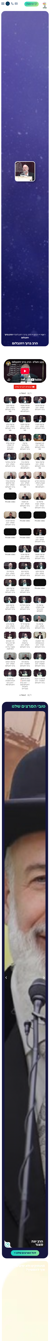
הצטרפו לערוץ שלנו (24, 387)
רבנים (36, 335)
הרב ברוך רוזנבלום (23, 335)
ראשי (43, 335)
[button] (22, 393)
